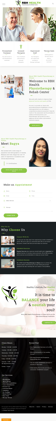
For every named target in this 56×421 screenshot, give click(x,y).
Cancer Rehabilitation (8, 384)
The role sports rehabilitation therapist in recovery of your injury (41, 363)
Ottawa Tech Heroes (8, 410)
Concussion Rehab (7, 388)
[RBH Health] (28, 3)
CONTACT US (49, 322)
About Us (31, 406)
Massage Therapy (7, 397)
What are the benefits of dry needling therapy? (40, 353)
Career (38, 406)
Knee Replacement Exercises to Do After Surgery (41, 348)
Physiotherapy (6, 379)
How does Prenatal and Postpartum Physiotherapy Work (39, 358)
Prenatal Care (6, 386)
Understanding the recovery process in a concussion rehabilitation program (41, 368)
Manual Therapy (6, 393)
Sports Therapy (6, 381)
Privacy (44, 406)
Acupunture (5, 390)
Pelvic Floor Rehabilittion (9, 383)
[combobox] (28, 200)
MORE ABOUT (36, 125)
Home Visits (5, 395)
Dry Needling (6, 392)
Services (50, 406)
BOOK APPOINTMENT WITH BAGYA (14, 170)
